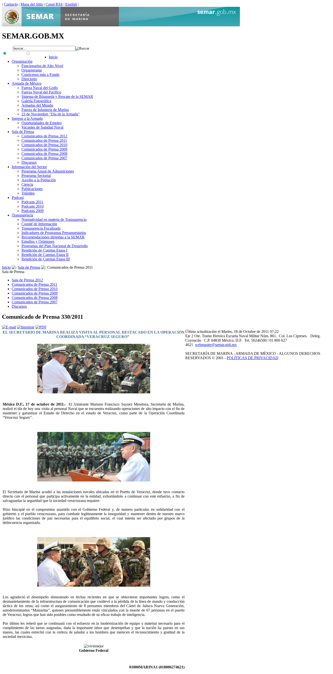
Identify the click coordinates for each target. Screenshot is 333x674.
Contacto (11, 4)
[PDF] (41, 327)
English (71, 4)
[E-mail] (9, 327)
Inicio (6, 267)
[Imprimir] (25, 327)
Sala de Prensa (29, 267)
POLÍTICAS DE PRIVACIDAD (252, 358)
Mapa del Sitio (31, 4)
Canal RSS (54, 4)
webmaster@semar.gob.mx (216, 345)
